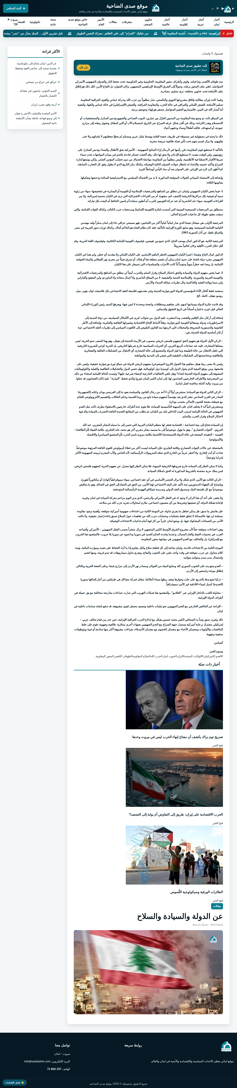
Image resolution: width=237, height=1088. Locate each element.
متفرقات (127, 21)
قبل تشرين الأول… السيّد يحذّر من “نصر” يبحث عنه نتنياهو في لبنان (74, 33)
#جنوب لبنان (169, 656)
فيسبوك (218, 53)
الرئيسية (229, 21)
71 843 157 (54, 1069)
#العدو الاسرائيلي (213, 656)
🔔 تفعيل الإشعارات (14, 1082)
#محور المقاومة (105, 656)
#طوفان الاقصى (123, 656)
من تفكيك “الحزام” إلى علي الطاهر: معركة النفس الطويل (165, 33)
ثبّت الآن (83, 67)
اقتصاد (21, 21)
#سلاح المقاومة (141, 656)
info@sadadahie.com (37, 1061)
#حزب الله (156, 656)
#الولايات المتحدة (194, 656)
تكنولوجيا (35, 21)
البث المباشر (14, 8)
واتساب (206, 53)
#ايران (180, 656)
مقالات (113, 21)
